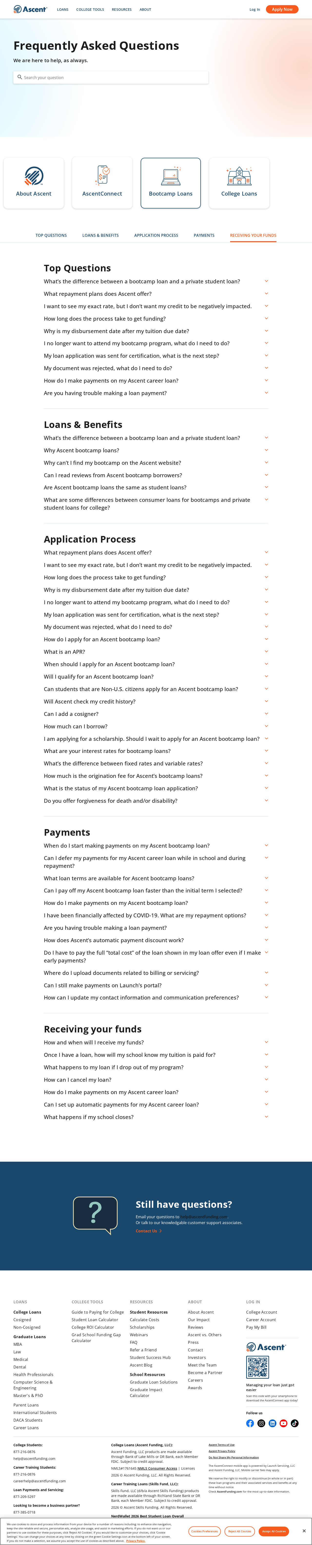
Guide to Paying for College (98, 1312)
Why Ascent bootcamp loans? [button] (81, 450)
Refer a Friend (143, 1350)
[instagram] (261, 1423)
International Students (35, 1412)
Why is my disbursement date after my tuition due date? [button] (116, 331)
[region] (156, 1531)
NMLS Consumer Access (157, 1468)
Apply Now (282, 9)
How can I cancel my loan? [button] (77, 1079)
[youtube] (283, 1423)
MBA (17, 1344)
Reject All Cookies (239, 1531)
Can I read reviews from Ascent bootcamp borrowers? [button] (113, 475)
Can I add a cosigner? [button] (71, 713)
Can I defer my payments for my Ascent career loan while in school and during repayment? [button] (144, 861)
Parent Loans (26, 1405)
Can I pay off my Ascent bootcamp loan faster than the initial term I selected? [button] (143, 890)
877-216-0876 (24, 1451)
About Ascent (201, 1312)
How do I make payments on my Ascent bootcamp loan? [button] (116, 902)
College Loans (27, 1312)
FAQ (133, 1342)
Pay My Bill (256, 1327)
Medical (20, 1359)
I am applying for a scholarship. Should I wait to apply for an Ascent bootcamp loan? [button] (152, 738)
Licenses (188, 1468)
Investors (197, 1357)
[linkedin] (272, 1423)
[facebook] (250, 1423)
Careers (195, 1380)
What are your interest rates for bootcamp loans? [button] (107, 750)
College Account (261, 1312)
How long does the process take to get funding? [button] (105, 318)
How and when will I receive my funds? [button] (94, 1042)
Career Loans (26, 1427)
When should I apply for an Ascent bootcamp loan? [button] (109, 664)
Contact (195, 1350)
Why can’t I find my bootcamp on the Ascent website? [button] (112, 462)
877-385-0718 (24, 1512)
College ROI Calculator (93, 1327)
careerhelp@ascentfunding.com (39, 1481)
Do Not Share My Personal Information (234, 1457)
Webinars (139, 1334)
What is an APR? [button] (64, 651)
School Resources (147, 1374)
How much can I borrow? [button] (75, 726)
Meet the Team (202, 1365)
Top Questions (51, 235)
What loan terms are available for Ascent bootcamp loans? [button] (119, 878)
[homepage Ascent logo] (30, 9)
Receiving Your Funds (253, 235)
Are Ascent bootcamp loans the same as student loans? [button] (115, 487)
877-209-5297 (24, 1496)
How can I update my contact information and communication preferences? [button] (141, 997)
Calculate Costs (144, 1319)
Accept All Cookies (274, 1531)
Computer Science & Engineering (33, 1385)
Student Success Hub (150, 1357)
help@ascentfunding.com (203, 1216)
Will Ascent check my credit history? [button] (90, 701)
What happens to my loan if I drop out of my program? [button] (114, 1067)
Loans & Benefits (100, 235)
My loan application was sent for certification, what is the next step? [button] (131, 355)
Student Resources (149, 1312)
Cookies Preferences (204, 1531)
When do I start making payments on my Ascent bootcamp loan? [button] (127, 845)
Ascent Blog (141, 1365)
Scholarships (142, 1327)
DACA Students (27, 1420)
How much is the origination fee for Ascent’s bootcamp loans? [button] (123, 775)
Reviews (195, 1327)
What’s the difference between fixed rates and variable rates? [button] (123, 763)
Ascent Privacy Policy (222, 1451)
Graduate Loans (29, 1336)
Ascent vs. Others (205, 1334)
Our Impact (199, 1319)
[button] (34, 183)
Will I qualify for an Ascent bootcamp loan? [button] (99, 676)
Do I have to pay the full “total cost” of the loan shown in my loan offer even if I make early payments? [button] (152, 956)
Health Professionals (33, 1374)
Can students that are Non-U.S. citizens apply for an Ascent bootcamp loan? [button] (141, 689)
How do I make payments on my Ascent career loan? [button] (111, 380)
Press (193, 1342)
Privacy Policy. (135, 1541)
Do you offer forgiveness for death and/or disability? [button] (110, 800)
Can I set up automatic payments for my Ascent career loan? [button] (121, 1104)
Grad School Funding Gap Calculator (96, 1337)
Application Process (156, 235)
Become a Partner (205, 1372)
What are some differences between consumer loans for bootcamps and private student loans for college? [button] (147, 503)
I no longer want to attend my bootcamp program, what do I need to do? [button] (137, 343)
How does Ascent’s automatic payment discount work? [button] (114, 940)
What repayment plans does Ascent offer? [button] (98, 293)
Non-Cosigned (27, 1327)
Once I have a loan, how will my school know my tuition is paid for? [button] (129, 1054)
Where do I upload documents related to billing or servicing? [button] (121, 972)
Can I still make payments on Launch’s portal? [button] (103, 985)
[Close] (304, 1530)
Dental (19, 1367)
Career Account (261, 1319)
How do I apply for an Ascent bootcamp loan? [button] (102, 639)
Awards (195, 1387)
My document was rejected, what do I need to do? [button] (108, 368)
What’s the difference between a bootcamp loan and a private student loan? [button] (142, 281)
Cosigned (22, 1319)
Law (17, 1352)
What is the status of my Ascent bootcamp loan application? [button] (121, 788)
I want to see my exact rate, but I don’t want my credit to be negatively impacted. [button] (148, 306)
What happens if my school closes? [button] (89, 1116)
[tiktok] (295, 1423)
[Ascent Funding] (266, 1347)
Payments (204, 235)
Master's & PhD (28, 1395)
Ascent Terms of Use (221, 1444)
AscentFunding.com (229, 1491)
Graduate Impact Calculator (146, 1392)
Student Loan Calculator (95, 1319)
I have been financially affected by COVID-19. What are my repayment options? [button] (145, 915)
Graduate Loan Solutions (154, 1382)
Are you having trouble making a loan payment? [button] (105, 392)
